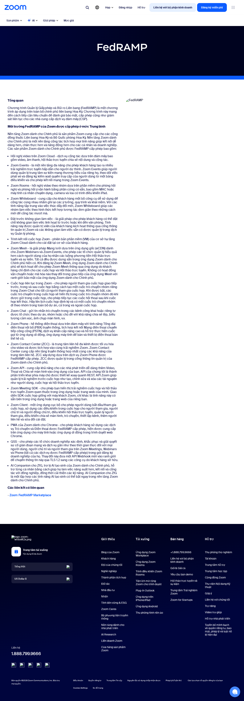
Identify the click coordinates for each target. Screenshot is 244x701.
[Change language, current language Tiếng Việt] (97, 7)
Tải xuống (142, 539)
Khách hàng (108, 558)
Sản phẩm (12, 20)
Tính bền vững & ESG (114, 602)
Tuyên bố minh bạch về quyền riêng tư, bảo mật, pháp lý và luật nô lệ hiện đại (218, 629)
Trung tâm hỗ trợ (215, 565)
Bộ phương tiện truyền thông (114, 617)
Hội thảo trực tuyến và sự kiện (183, 582)
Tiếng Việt (19, 566)
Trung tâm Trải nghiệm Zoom (183, 592)
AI (33, 20)
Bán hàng (177, 539)
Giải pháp (49, 20)
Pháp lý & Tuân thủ (174, 680)
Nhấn (104, 596)
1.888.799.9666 (26, 653)
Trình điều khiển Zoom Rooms (149, 573)
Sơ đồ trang (98, 688)
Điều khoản (78, 680)
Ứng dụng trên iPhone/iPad (144, 598)
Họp (107, 7)
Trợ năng (210, 606)
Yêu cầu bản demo (181, 574)
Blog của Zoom (110, 552)
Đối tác (105, 584)
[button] (235, 691)
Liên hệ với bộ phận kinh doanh (172, 7)
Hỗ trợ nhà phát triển (217, 618)
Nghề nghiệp (109, 571)
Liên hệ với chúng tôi (217, 599)
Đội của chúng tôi (111, 565)
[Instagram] (47, 665)
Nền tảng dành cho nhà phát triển (112, 626)
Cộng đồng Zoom (215, 577)
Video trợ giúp (213, 612)
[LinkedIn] (13, 665)
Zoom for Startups (181, 600)
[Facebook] (39, 665)
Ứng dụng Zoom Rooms (146, 563)
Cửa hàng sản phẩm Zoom (113, 648)
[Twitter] (22, 665)
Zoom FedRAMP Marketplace (30, 495)
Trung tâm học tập (216, 571)
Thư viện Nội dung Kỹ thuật (217, 585)
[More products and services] (233, 7)
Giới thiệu (108, 539)
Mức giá (69, 20)
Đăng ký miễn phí (212, 7)
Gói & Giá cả (177, 568)
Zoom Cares (108, 609)
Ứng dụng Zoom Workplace (146, 554)
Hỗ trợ (141, 7)
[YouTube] (30, 665)
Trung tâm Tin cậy (114, 680)
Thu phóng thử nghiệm (218, 552)
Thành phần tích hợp (113, 577)
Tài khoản (210, 558)
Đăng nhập (125, 7)
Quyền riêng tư (94, 680)
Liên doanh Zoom (111, 640)
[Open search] (87, 7)
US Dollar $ (20, 579)
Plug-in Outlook (145, 590)
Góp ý (208, 593)
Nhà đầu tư (108, 590)
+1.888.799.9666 (180, 552)
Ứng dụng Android (147, 606)
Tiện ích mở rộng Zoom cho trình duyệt (149, 582)
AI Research (108, 634)
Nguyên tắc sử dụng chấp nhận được (144, 680)
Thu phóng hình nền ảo (149, 612)
